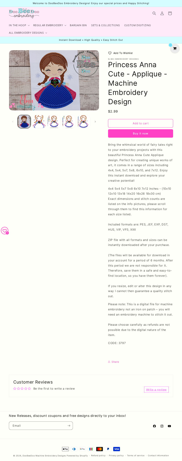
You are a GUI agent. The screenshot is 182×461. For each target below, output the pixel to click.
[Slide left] (13, 122)
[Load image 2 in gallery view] (39, 121)
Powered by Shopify (77, 455)
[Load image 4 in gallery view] (69, 121)
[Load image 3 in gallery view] (54, 121)
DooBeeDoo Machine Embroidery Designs (44, 455)
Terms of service (135, 455)
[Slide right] (95, 122)
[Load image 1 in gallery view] (24, 121)
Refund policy (98, 455)
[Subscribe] (69, 425)
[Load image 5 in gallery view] (83, 121)
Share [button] (115, 361)
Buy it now (140, 133)
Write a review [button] (156, 389)
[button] (19, 25)
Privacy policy (116, 455)
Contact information (158, 455)
